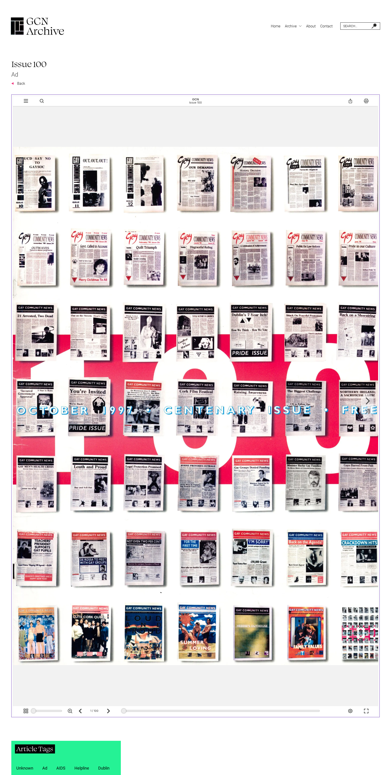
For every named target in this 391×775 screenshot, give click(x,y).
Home (275, 26)
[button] (293, 26)
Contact (326, 26)
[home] (37, 26)
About (311, 26)
